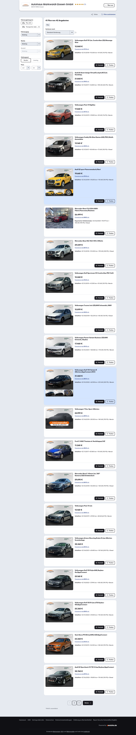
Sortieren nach (50, 29)
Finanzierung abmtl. (82, 49)
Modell (23, 48)
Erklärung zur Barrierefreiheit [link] (82, 720)
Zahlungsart (25, 57)
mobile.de (86, 731)
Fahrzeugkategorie (27, 20)
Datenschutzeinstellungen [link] (63, 720)
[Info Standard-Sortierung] (75, 32)
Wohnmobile (70, 731)
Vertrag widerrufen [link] (38, 720)
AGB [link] (29, 720)
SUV (62, 731)
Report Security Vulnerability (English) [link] (105, 720)
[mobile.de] (112, 725)
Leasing (35, 60)
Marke (23, 41)
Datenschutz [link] (50, 720)
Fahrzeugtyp (25, 32)
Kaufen (26, 60)
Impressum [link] (22, 720)
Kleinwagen (56, 731)
